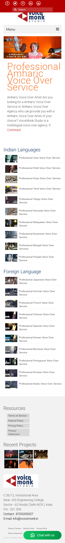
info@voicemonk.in (25, 518)
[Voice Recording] (40, 454)
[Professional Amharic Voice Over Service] (32, 47)
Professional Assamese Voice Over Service (38, 235)
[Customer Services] (10, 454)
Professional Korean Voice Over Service (36, 339)
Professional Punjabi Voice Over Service (36, 258)
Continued (14, 130)
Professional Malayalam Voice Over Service (38, 224)
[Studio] (10, 463)
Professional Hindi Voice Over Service (39, 168)
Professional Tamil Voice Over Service (39, 188)
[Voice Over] (25, 463)
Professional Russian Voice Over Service (37, 374)
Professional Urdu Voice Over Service (39, 157)
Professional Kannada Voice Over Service (37, 212)
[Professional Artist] (25, 454)
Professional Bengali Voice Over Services (36, 247)
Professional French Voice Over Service (36, 304)
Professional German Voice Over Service (37, 293)
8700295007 (25, 514)
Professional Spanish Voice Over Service (37, 327)
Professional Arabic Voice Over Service (40, 383)
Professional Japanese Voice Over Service (38, 281)
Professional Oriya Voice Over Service (40, 178)
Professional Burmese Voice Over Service (37, 351)
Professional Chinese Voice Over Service (37, 316)
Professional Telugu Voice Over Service (36, 201)
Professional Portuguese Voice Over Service (39, 362)
